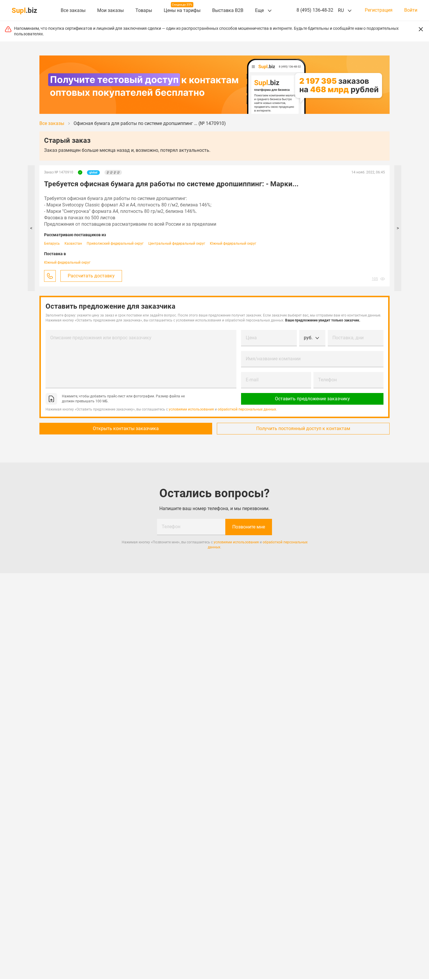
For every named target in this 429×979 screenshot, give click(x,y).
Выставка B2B (227, 10)
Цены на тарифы (182, 10)
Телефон (327, 379)
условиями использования (191, 409)
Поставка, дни (348, 337)
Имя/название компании (273, 358)
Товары (143, 10)
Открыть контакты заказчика (126, 428)
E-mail (252, 379)
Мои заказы (110, 10)
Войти (410, 10)
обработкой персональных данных (247, 409)
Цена (251, 337)
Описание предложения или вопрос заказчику (100, 337)
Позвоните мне (248, 527)
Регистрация (379, 10)
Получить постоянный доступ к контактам (303, 428)
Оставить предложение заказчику (312, 398)
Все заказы (73, 10)
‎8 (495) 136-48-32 (315, 10)
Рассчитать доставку (91, 276)
